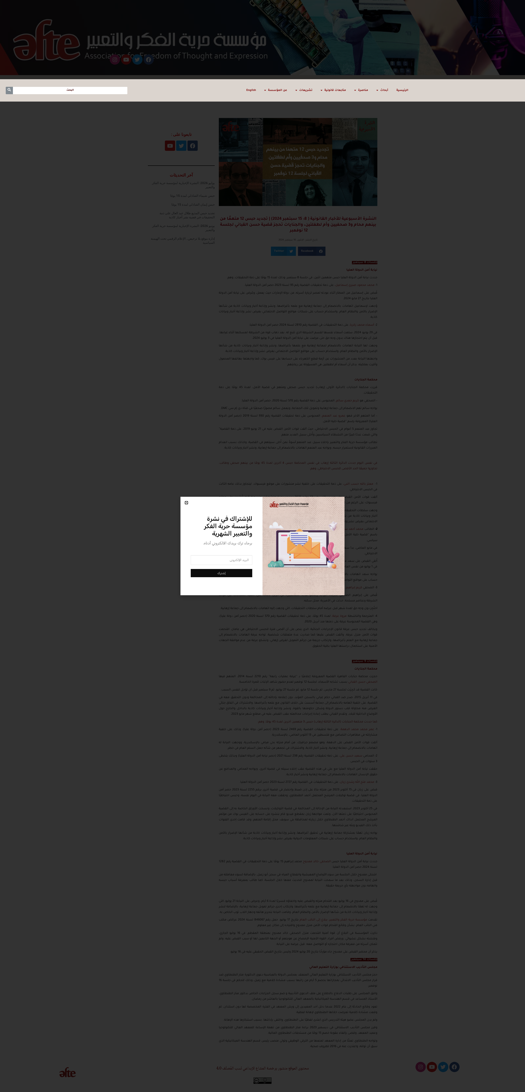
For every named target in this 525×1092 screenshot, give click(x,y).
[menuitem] (251, 90)
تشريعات (305, 90)
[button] (186, 503)
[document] (262, 546)
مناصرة (363, 90)
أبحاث (384, 90)
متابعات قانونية (335, 90)
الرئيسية (402, 90)
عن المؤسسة (277, 90)
